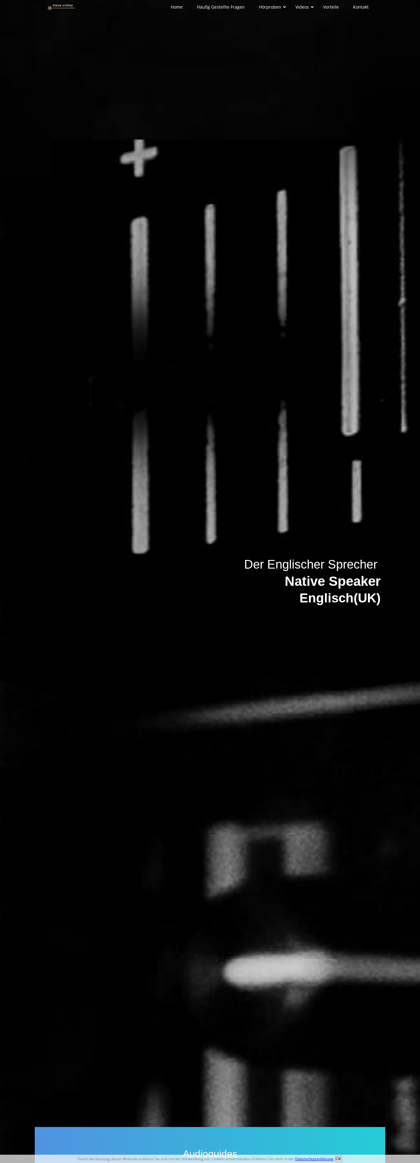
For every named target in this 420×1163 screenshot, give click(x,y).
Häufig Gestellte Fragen (221, 7)
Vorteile (331, 7)
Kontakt (361, 7)
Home (177, 7)
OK (339, 1159)
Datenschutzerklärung (314, 1158)
